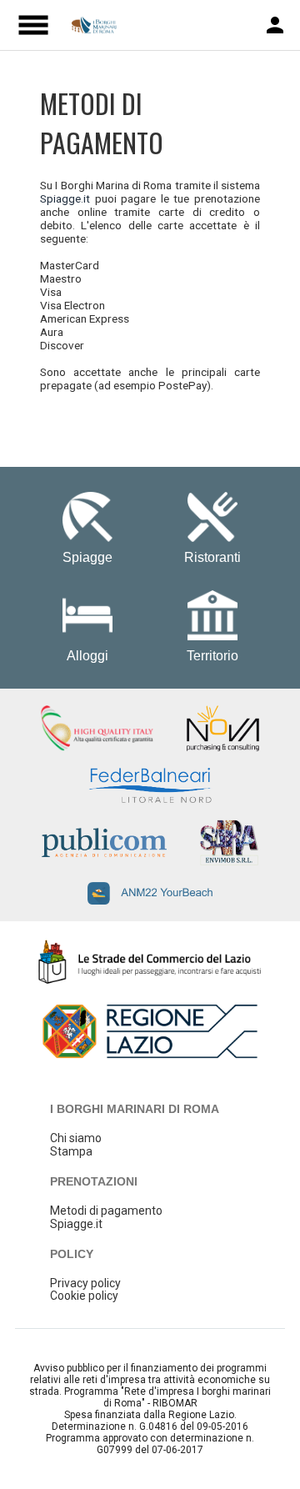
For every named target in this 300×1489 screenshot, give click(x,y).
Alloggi (87, 656)
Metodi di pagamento (106, 1210)
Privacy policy (85, 1283)
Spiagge (87, 557)
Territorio (212, 656)
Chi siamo (76, 1138)
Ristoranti (212, 557)
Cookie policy (84, 1295)
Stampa (71, 1151)
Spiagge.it (65, 198)
